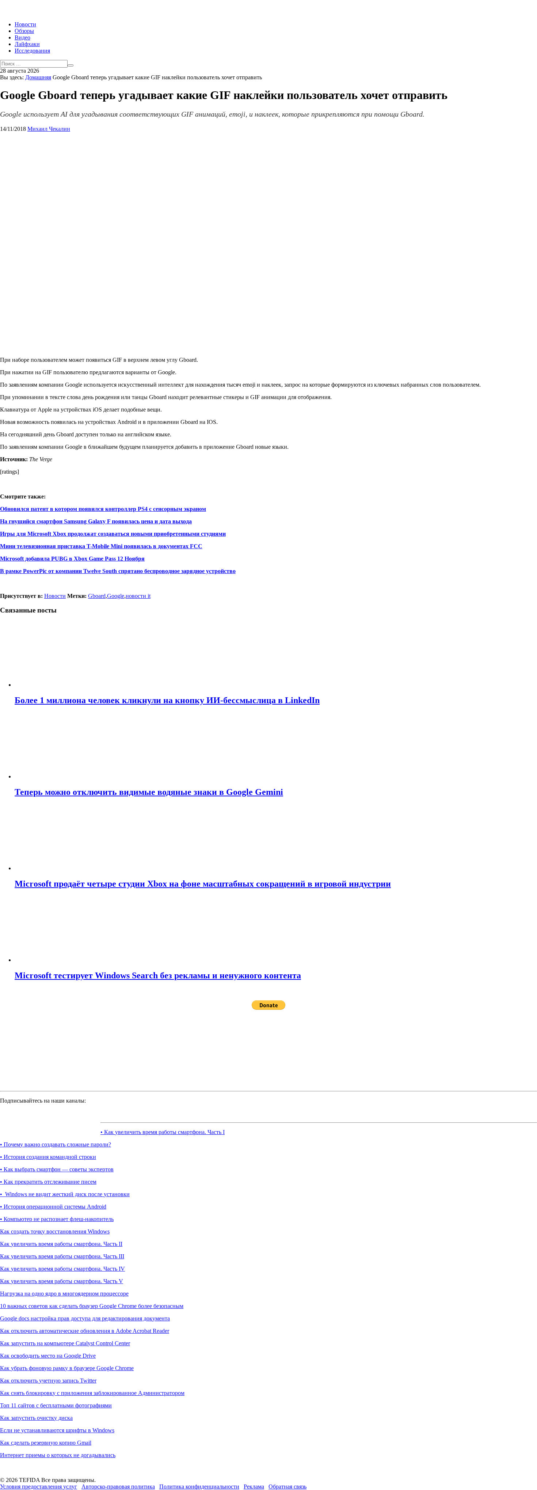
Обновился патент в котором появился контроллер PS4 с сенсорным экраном (103, 509)
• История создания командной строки (48, 1157)
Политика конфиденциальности (199, 1486)
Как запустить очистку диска (36, 1418)
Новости (25, 24)
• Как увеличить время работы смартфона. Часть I (162, 1132)
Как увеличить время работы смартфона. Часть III (62, 1256)
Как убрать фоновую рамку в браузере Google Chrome (67, 1368)
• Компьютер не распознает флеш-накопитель (57, 1219)
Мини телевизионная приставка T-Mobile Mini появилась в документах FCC (101, 546)
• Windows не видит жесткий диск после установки (65, 1194)
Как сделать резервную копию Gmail (45, 1443)
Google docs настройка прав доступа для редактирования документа (85, 1318)
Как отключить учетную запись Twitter (48, 1380)
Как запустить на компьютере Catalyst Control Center (65, 1343)
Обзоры (24, 31)
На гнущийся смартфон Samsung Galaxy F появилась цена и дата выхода (96, 521)
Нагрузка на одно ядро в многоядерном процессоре (64, 1293)
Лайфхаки (27, 44)
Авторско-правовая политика (118, 1486)
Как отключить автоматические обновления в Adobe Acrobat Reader (84, 1331)
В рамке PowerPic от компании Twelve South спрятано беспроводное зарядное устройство (118, 571)
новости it (138, 596)
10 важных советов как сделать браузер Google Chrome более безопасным (91, 1306)
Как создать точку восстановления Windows (55, 1231)
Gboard (97, 596)
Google (115, 596)
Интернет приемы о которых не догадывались (57, 1455)
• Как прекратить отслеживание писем (48, 1182)
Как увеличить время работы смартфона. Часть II (61, 1244)
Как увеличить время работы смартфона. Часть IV (62, 1269)
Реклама (254, 1486)
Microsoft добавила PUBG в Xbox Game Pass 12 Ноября (72, 559)
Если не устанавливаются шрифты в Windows (57, 1430)
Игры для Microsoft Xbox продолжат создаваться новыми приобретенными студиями (113, 534)
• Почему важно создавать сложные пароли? (55, 1144)
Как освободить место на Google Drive (48, 1356)
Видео (22, 37)
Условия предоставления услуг (38, 1486)
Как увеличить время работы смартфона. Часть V (61, 1281)
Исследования (32, 51)
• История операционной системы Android (53, 1206)
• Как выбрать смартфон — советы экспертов (57, 1169)
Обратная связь (287, 1486)
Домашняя (38, 77)
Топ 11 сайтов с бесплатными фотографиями (56, 1405)
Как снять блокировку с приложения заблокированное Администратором (92, 1393)
